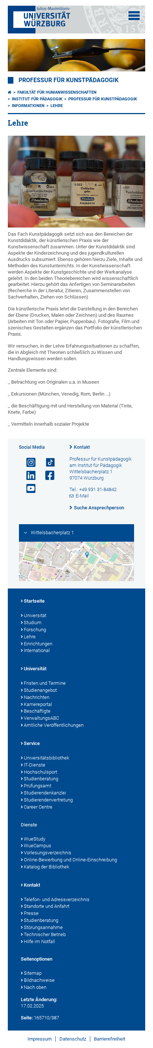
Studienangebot (40, 690)
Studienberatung (41, 778)
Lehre (57, 105)
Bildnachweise (39, 980)
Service (32, 743)
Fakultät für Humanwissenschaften (57, 92)
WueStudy (34, 839)
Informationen (28, 105)
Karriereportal (38, 704)
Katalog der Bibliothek (46, 867)
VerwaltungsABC (41, 718)
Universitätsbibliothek (46, 758)
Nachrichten (36, 697)
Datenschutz (72, 1039)
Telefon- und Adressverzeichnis (56, 899)
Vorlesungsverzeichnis (47, 852)
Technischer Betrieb (45, 934)
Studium (33, 622)
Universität (35, 615)
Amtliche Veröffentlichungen (54, 725)
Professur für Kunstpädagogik (68, 80)
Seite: (27, 1017)
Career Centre (38, 807)
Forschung (35, 629)
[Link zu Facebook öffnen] (47, 475)
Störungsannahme (43, 927)
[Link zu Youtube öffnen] (28, 488)
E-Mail (82, 496)
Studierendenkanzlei (45, 793)
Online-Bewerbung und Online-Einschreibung (70, 859)
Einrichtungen (38, 643)
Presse (31, 913)
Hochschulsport (40, 772)
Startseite (34, 601)
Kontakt (82, 447)
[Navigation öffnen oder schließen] (134, 15)
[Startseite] (10, 92)
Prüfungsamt (37, 786)
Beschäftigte (37, 711)
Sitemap (33, 973)
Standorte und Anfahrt (46, 906)
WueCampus (37, 845)
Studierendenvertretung (48, 800)
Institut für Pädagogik (37, 99)
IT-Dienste (34, 765)
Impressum (39, 1039)
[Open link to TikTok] (47, 462)
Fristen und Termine (45, 683)
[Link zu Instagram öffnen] (28, 462)
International (37, 650)
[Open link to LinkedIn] (28, 475)
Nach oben (35, 987)
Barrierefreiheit (109, 1039)
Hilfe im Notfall (39, 941)
